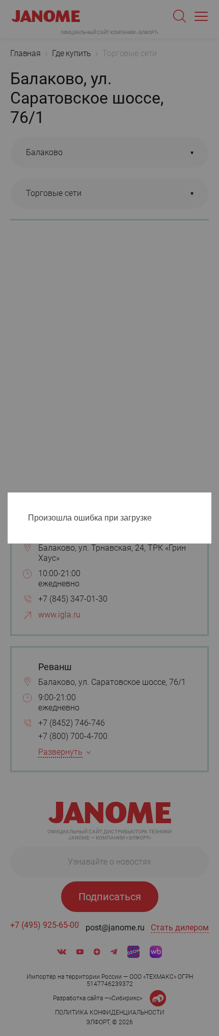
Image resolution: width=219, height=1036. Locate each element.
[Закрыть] (206, 502)
